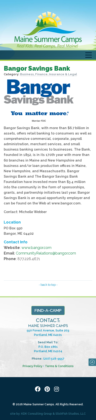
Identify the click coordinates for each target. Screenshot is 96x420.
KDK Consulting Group (36, 413)
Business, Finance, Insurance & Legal (48, 74)
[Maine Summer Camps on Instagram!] (57, 389)
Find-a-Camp (48, 310)
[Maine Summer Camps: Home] (48, 29)
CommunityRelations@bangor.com (46, 253)
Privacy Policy (32, 366)
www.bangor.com (36, 247)
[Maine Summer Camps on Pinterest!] (48, 389)
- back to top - (48, 284)
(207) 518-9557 (53, 358)
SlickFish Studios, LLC (70, 413)
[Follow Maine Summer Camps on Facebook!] (38, 389)
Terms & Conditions (59, 366)
